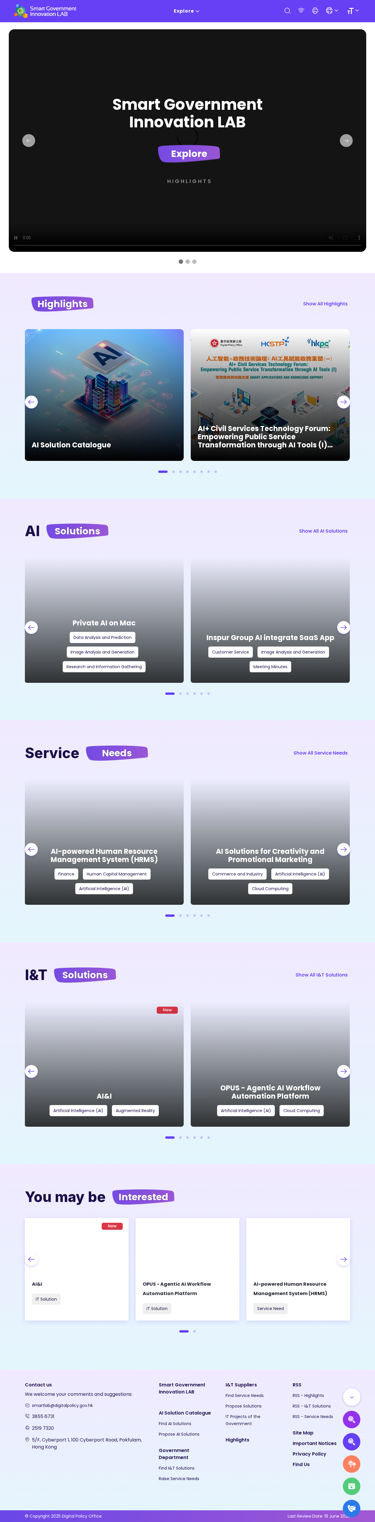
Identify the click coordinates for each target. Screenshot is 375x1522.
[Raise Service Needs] (351, 1464)
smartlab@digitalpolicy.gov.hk (62, 1405)
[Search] (287, 11)
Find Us (301, 1464)
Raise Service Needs (179, 1479)
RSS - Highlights (308, 1395)
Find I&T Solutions (177, 1468)
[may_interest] (77, 1269)
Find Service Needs (245, 1395)
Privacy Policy (309, 1454)
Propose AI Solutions (179, 1434)
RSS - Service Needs (313, 1417)
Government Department (174, 1454)
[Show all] (352, 1397)
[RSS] (301, 11)
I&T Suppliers (241, 1384)
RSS (297, 1384)
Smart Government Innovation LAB (182, 1388)
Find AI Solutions (175, 1424)
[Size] (354, 11)
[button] (315, 11)
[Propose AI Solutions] (351, 1419)
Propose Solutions (244, 1406)
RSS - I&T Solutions (312, 1406)
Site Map (303, 1432)
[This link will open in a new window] (200, 1505)
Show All (325, 303)
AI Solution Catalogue (185, 1413)
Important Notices (315, 1443)
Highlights (189, 181)
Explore (184, 11)
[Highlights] (351, 1486)
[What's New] (351, 1508)
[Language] (333, 11)
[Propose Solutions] (351, 1442)
